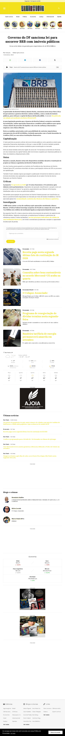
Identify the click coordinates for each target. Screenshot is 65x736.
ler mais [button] (13, 733)
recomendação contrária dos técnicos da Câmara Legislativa (37, 199)
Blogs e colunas (10, 492)
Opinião (59, 16)
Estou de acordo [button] (55, 732)
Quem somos (9, 16)
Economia (33, 16)
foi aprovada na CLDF (18, 185)
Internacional (50, 16)
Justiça (41, 16)
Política (25, 16)
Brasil (17, 16)
